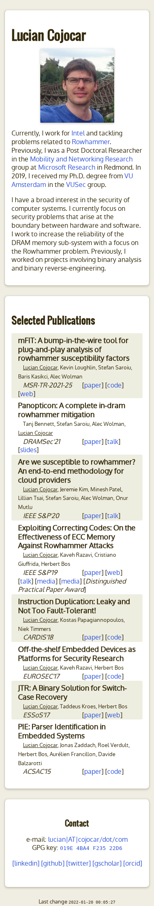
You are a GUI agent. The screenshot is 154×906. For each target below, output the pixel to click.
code (114, 385)
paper (92, 385)
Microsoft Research (66, 167)
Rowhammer (91, 142)
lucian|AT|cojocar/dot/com (88, 839)
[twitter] (78, 863)
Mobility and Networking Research (81, 159)
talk (112, 441)
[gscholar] (107, 863)
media (46, 581)
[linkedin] (25, 863)
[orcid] (132, 863)
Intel (78, 133)
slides (28, 450)
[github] (52, 863)
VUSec (76, 184)
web (26, 394)
